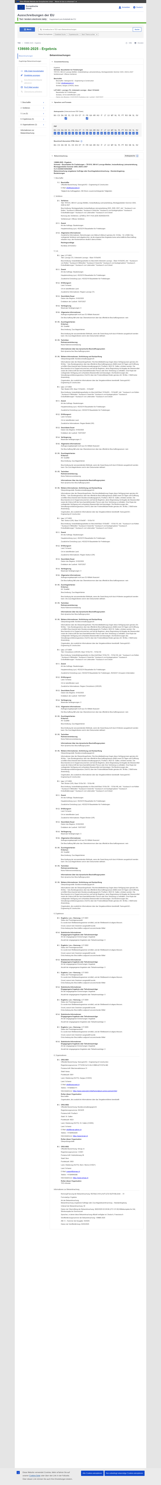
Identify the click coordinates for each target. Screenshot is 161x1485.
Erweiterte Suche (60, 34)
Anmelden (126, 7)
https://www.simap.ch (80, 1178)
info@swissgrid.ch (67, 83)
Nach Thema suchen (88, 34)
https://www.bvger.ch (80, 1136)
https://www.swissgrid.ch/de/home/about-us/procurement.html (95, 1091)
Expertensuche (73, 34)
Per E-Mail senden (31, 87)
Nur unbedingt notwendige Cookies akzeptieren (124, 1473)
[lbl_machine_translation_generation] (81, 141)
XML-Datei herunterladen (34, 71)
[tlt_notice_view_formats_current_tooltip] (137, 156)
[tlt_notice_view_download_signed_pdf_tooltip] (66, 118)
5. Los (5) (24, 113)
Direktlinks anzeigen (32, 75)
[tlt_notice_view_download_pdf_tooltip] (55, 133)
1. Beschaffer (26, 102)
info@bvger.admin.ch (73, 1130)
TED (19, 43)
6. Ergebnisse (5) (27, 119)
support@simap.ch (73, 1171)
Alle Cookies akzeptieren (92, 1473)
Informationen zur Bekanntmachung (27, 131)
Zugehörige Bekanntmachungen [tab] (30, 61)
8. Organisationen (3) (29, 125)
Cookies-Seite (34, 1476)
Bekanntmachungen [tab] (26, 56)
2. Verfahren (25, 108)
